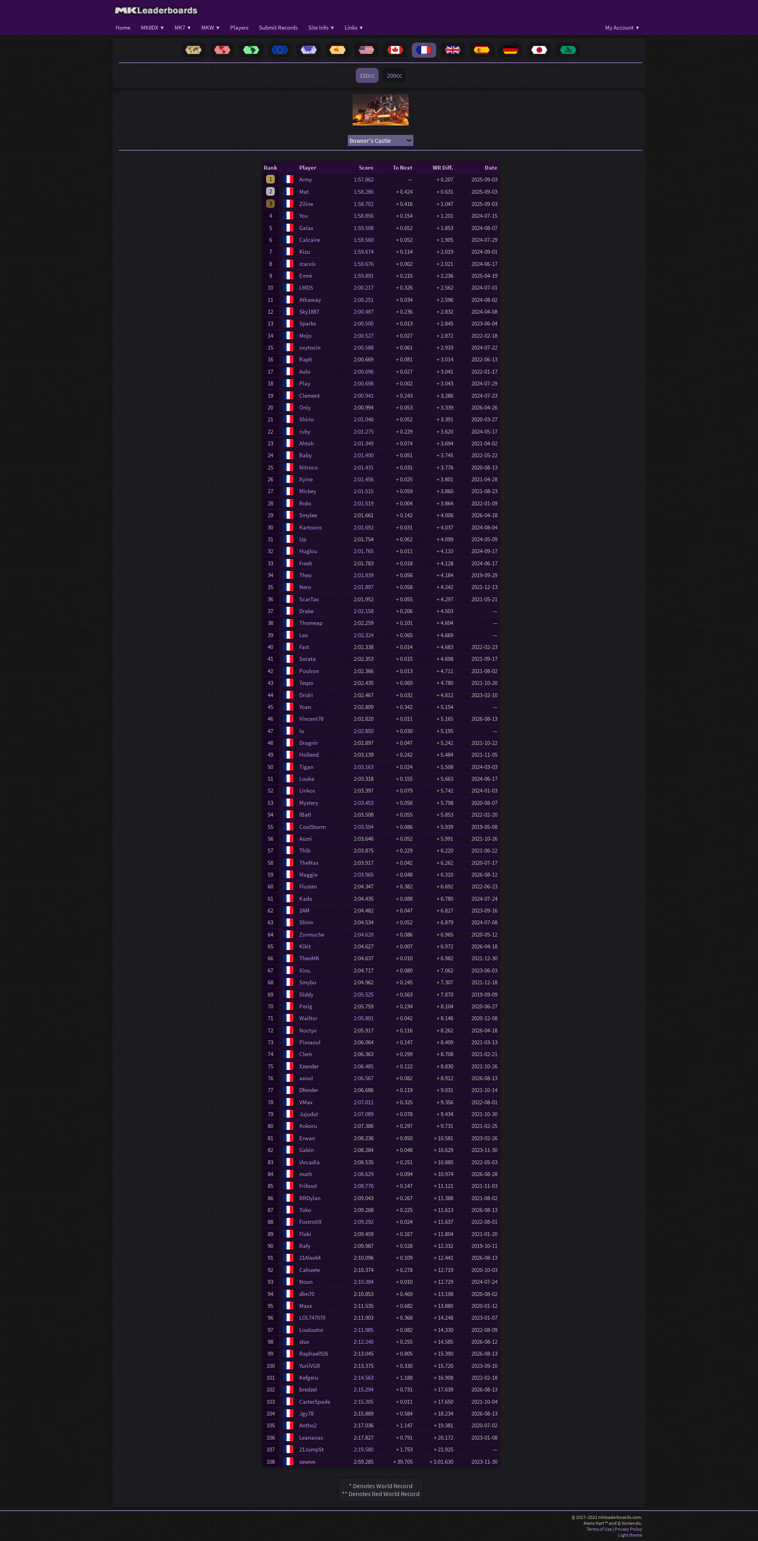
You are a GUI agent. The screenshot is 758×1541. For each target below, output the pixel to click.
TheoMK (309, 958)
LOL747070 (312, 1317)
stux (304, 1341)
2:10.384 (366, 1281)
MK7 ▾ (182, 27)
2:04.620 (366, 934)
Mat (304, 191)
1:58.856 (366, 215)
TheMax (309, 862)
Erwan (307, 1138)
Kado (305, 898)
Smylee (308, 515)
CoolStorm (312, 826)
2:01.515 (366, 491)
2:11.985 (366, 1329)
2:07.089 (366, 1114)
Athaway (310, 299)
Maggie (308, 874)
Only (305, 407)
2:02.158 (366, 611)
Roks (305, 503)
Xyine (306, 479)
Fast (304, 647)
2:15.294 (366, 1389)
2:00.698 (366, 383)
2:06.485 (366, 1066)
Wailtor (308, 1018)
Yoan (305, 707)
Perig (305, 1006)
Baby (305, 455)
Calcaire (309, 239)
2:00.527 (366, 335)
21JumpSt (311, 1449)
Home (123, 27)
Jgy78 (306, 1413)
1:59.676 (366, 263)
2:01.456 (366, 479)
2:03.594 (366, 826)
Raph (305, 359)
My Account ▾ (622, 27)
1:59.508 (366, 228)
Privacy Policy (628, 1529)
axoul (306, 1078)
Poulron (309, 671)
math (305, 1174)
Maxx (305, 1305)
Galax (306, 228)
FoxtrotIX (310, 1221)
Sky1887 (309, 311)
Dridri (306, 695)
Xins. (305, 970)
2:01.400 (366, 455)
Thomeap (311, 622)
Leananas (311, 1437)
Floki (305, 1234)
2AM (304, 910)
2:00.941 (366, 395)
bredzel (308, 1389)
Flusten (308, 886)
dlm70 (306, 1294)
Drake (306, 611)
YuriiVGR (309, 1365)
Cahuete (309, 1270)
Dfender (308, 1090)
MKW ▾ (210, 27)
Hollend (309, 754)
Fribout (308, 1185)
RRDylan (310, 1198)
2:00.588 (366, 347)
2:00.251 (366, 299)
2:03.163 (366, 766)
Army (305, 179)
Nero (305, 587)
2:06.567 (366, 1078)
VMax (306, 1102)
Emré (305, 275)
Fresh (305, 563)
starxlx (307, 263)
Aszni (305, 838)
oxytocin (310, 347)
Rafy (304, 1245)
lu (301, 731)
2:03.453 (366, 802)
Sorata (307, 658)
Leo (303, 635)
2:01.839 (366, 575)
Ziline (306, 204)
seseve (307, 1461)
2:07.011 (366, 1102)
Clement (309, 395)
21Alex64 (310, 1257)
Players (239, 27)
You (303, 215)
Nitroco (308, 467)
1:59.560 (366, 239)
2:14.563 (366, 1377)
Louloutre (311, 1329)
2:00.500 (366, 323)
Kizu (304, 251)
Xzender (309, 1066)
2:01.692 (366, 527)
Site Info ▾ (321, 27)
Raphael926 (313, 1353)
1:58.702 (366, 204)
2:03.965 (366, 874)
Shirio (306, 419)
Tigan (306, 766)
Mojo (305, 335)
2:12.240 (366, 1341)
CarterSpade (314, 1401)
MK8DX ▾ (152, 27)
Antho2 (308, 1425)
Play (304, 383)
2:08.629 (366, 1174)
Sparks (307, 323)
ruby (304, 431)
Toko (305, 1210)
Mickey (307, 491)
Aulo (304, 371)
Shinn (306, 922)
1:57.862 (366, 179)
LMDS (306, 287)
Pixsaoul (310, 1042)
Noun (306, 1281)
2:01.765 (366, 551)
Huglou (308, 551)
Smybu (307, 982)
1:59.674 (366, 251)
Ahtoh (306, 443)
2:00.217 (366, 287)
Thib (304, 850)
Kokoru (308, 1126)
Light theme (630, 1535)
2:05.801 (366, 1018)
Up (302, 539)
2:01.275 (366, 431)
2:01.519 (366, 503)
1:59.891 (366, 275)
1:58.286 (366, 191)
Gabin (306, 1150)
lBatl (305, 814)
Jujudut (308, 1114)
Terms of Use (599, 1529)
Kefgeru (308, 1377)
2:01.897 (366, 587)
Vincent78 (311, 718)
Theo (305, 575)
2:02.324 (366, 635)
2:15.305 (366, 1401)
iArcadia (309, 1162)
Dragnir (308, 742)
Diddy (306, 994)
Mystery (308, 802)
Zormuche (311, 934)
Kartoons (310, 527)
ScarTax (309, 599)
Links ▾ (354, 27)
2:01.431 (366, 467)
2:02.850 (366, 731)
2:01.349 (366, 443)
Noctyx (308, 1030)
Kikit (305, 946)
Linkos (307, 790)
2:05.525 (366, 994)
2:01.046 (366, 419)
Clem (305, 1054)
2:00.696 (366, 371)
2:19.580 (366, 1449)
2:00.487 (366, 311)
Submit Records (278, 27)
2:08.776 (366, 1185)
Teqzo (306, 682)
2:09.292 (366, 1221)
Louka (306, 778)
